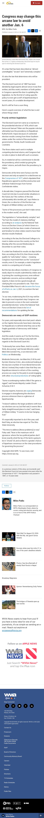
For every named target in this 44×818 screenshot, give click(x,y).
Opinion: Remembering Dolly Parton (29, 587)
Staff (6, 747)
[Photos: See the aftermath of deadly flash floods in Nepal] (8, 566)
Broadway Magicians (9, 578)
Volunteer (7, 765)
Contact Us (7, 727)
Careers (6, 761)
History (6, 787)
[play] (3, 815)
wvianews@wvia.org (11, 630)
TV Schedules (8, 778)
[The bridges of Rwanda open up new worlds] (8, 604)
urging (29, 391)
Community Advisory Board (13, 756)
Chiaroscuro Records (10, 740)
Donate (37, 3)
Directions (7, 774)
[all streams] (41, 815)
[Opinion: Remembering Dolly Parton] (8, 589)
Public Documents (10, 743)
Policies (6, 769)
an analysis (17, 223)
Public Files (7, 791)
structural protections (19, 376)
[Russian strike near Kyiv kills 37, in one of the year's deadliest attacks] (8, 551)
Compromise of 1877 (13, 178)
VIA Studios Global (10, 741)
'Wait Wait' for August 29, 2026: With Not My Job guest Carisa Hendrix (27, 535)
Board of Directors (10, 752)
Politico (5, 354)
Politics (6, 486)
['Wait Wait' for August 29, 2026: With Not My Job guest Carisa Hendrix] (8, 536)
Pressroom (7, 732)
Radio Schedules (9, 782)
